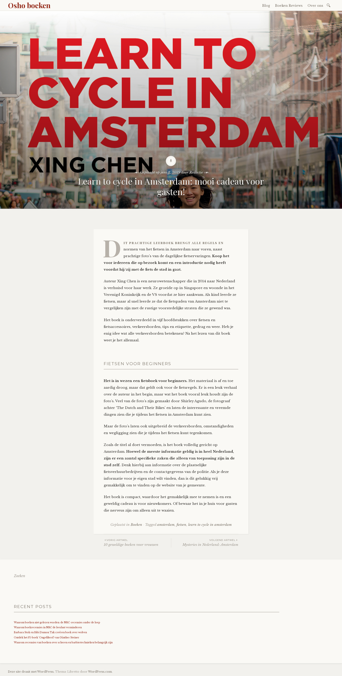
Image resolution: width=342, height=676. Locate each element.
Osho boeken (29, 5)
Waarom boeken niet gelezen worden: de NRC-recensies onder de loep (57, 622)
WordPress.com (100, 671)
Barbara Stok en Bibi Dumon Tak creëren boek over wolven (50, 632)
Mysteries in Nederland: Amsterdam (210, 543)
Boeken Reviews (289, 6)
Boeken (136, 525)
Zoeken (19, 576)
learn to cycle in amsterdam (210, 525)
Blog (266, 6)
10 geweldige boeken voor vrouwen (131, 543)
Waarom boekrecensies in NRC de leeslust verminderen (48, 627)
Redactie (196, 172)
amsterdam (166, 525)
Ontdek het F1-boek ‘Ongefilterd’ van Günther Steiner (46, 637)
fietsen (181, 525)
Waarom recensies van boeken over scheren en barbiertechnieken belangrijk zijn (63, 642)
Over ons (315, 6)
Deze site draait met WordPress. (31, 671)
